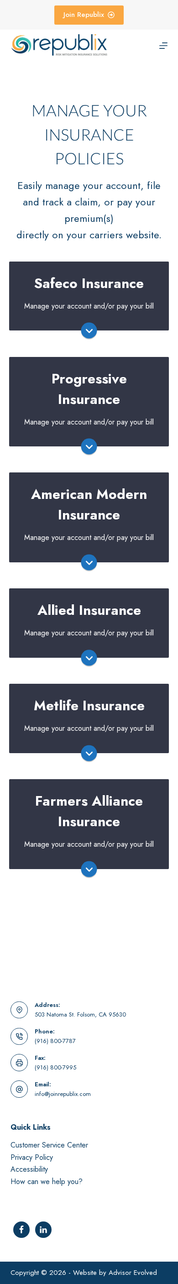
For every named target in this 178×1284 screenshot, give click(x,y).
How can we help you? (46, 1181)
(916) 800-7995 (55, 1067)
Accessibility (29, 1169)
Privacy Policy (31, 1157)
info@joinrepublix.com (63, 1094)
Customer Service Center (49, 1145)
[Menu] (163, 46)
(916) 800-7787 (55, 1041)
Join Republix (83, 15)
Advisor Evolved (133, 1273)
